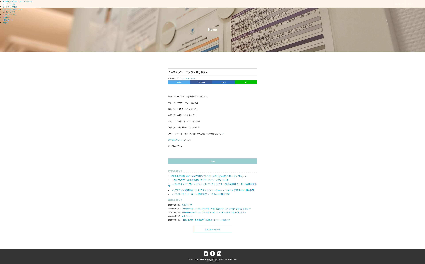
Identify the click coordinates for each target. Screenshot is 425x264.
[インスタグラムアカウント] (219, 253)
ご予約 (410, 4)
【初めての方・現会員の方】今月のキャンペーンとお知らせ (206, 220)
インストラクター (10, 12)
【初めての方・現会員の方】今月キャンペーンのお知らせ (200, 179)
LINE (245, 82)
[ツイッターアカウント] (206, 253)
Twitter (179, 82)
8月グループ (187, 216)
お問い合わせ (8, 20)
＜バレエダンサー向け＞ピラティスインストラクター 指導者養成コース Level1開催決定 (212, 185)
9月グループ (187, 205)
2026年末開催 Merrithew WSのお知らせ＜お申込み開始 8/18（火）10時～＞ (209, 175)
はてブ (223, 82)
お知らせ (6, 17)
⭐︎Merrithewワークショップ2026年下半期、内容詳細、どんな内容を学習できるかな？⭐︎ (216, 208)
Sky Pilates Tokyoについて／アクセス (18, 1)
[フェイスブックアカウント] (212, 253)
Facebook (201, 82)
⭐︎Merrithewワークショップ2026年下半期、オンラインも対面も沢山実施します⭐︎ (214, 212)
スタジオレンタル (10, 14)
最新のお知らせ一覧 (212, 229)
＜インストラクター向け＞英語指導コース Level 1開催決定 (200, 194)
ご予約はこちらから (176, 140)
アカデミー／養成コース (12, 9)
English (6, 22)
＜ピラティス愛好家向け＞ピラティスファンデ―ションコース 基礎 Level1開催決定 (212, 190)
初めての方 (399, 4)
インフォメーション (188, 78)
